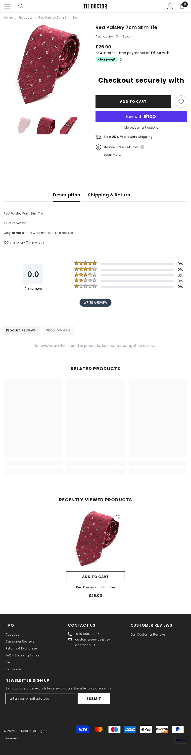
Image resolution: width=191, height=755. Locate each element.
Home (8, 17)
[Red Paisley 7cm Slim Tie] (95, 539)
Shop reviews (58, 330)
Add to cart (133, 101)
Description (66, 195)
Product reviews (21, 330)
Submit (93, 698)
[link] (33, 463)
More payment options (141, 127)
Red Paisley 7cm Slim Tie (95, 587)
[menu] (7, 6)
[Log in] (170, 6)
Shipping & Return (109, 195)
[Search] (21, 6)
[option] (46, 66)
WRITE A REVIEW (95, 302)
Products (26, 17)
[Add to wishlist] (181, 101)
